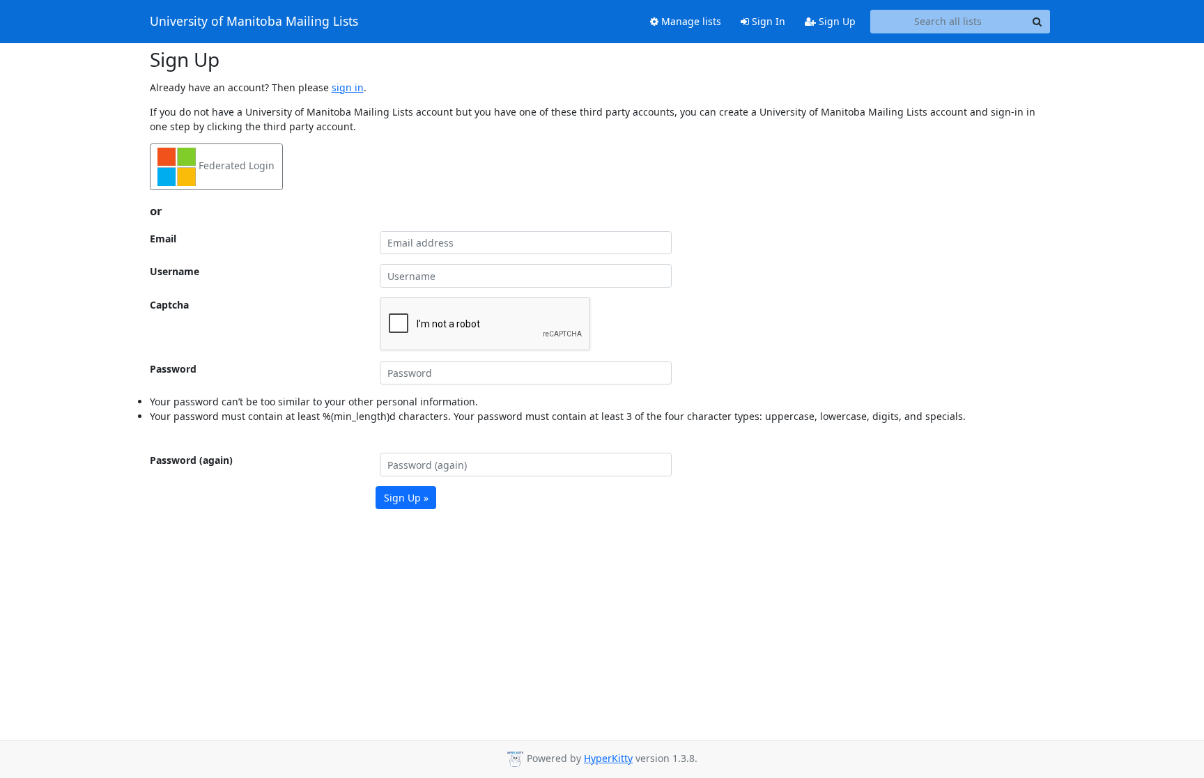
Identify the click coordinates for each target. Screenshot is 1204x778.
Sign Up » (406, 497)
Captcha (169, 304)
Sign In (767, 21)
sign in (348, 87)
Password (173, 368)
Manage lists (689, 21)
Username (174, 271)
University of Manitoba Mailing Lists (254, 21)
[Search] (1037, 21)
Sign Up (836, 21)
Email (163, 238)
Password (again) (191, 460)
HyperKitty (608, 758)
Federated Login (235, 165)
